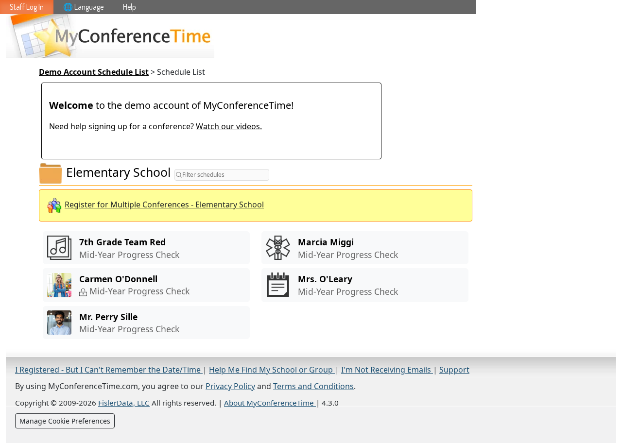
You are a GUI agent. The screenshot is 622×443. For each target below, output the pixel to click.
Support (454, 369)
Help (129, 7)
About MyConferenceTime (270, 403)
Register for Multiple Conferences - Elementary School (164, 204)
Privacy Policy (230, 386)
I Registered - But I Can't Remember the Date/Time (109, 369)
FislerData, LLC (124, 403)
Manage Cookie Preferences (64, 421)
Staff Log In (27, 7)
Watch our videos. (229, 126)
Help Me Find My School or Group (272, 369)
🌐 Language (83, 7)
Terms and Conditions (313, 386)
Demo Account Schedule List (94, 72)
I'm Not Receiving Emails (387, 369)
